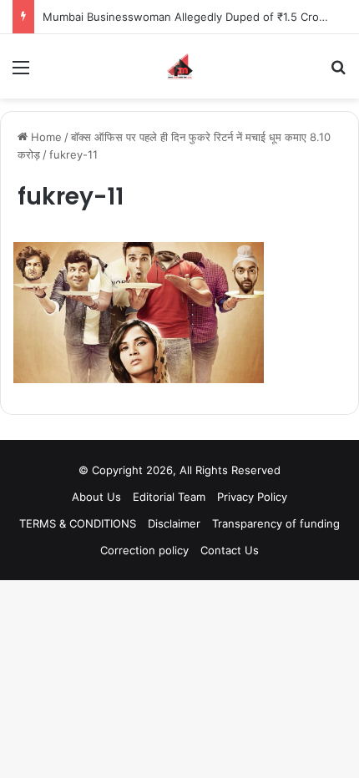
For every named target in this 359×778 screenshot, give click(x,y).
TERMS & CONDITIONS (77, 523)
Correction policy (144, 550)
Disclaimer (174, 523)
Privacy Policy (252, 496)
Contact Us (229, 550)
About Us (96, 496)
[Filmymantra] (179, 66)
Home (45, 137)
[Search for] (338, 73)
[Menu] (21, 73)
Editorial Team (169, 496)
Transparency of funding (276, 523)
